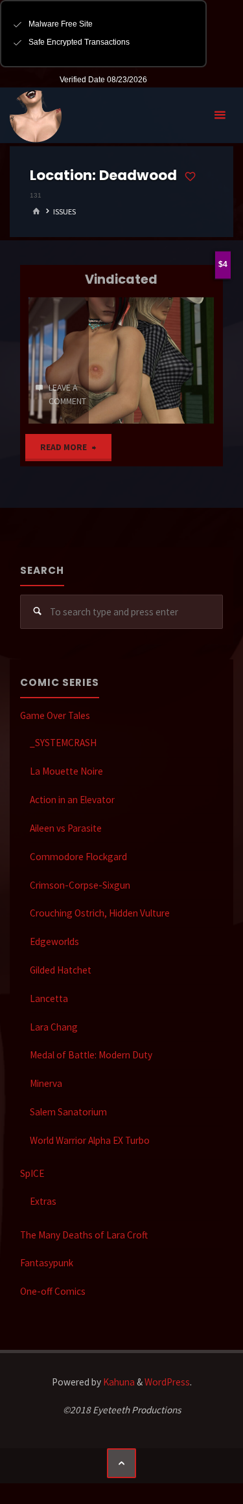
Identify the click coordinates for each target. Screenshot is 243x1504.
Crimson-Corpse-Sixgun (80, 885)
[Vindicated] (153, 360)
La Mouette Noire (66, 771)
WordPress (167, 1382)
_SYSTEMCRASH (63, 742)
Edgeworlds (54, 941)
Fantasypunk (46, 1263)
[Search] (37, 612)
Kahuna (118, 1382)
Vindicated (121, 279)
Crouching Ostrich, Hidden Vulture (100, 913)
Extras (43, 1201)
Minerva (46, 1083)
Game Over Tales (55, 715)
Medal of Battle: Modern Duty (91, 1055)
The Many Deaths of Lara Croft (84, 1235)
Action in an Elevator (72, 799)
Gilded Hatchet (60, 970)
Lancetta (49, 998)
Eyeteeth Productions (36, 116)
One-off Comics (53, 1291)
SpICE (32, 1173)
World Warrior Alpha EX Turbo (90, 1140)
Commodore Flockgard (78, 856)
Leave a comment (67, 394)
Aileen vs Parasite (66, 828)
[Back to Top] (122, 1463)
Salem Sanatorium (68, 1112)
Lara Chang (54, 1027)
